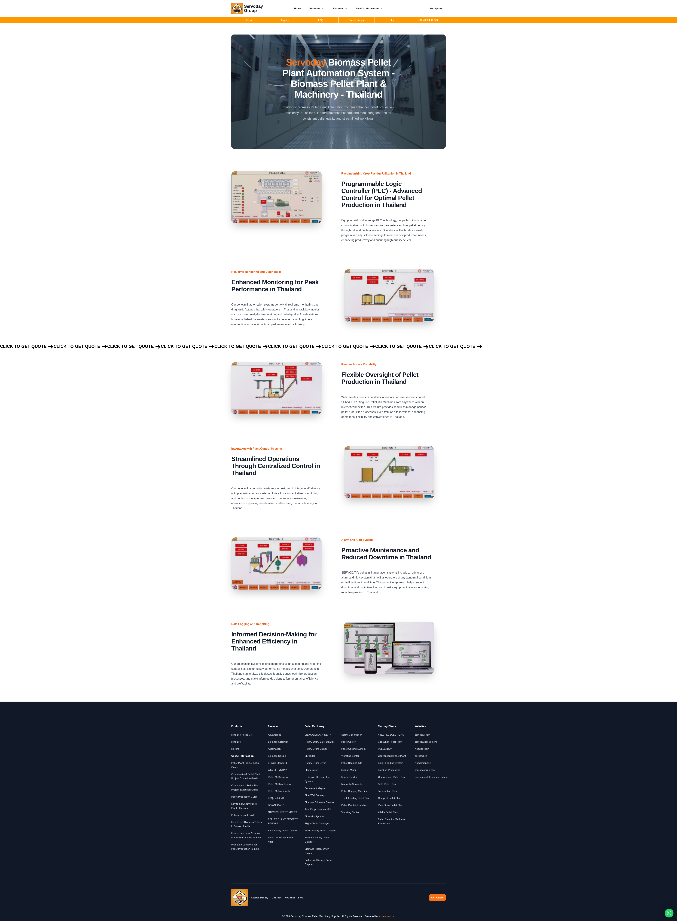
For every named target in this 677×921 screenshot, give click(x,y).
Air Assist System (314, 816)
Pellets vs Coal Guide (243, 815)
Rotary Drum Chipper (316, 748)
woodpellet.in (422, 748)
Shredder (310, 755)
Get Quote (438, 8)
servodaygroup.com (426, 741)
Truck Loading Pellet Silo (355, 798)
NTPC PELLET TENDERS (282, 812)
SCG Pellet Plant (387, 784)
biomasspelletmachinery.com (431, 777)
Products (314, 8)
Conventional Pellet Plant (392, 755)
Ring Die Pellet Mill (241, 734)
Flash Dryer (311, 769)
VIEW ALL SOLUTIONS (391, 734)
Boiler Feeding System (390, 762)
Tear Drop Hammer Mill (318, 809)
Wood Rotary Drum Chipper (320, 830)
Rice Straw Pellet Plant (390, 805)
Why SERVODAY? (278, 769)
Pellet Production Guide (244, 796)
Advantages (274, 734)
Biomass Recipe (277, 755)
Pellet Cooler (348, 741)
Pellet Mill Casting (278, 777)
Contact (276, 897)
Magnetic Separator (352, 784)
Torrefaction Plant (388, 791)
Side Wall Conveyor (315, 795)
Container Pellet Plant (390, 741)
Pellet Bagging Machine (354, 791)
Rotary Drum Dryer (315, 762)
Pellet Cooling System (353, 748)
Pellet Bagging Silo (351, 762)
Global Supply (259, 897)
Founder (290, 897)
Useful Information (367, 8)
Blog (300, 897)
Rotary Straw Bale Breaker (319, 741)
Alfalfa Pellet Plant (388, 812)
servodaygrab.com (425, 769)
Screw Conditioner (351, 734)
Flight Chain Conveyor (317, 823)
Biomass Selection (278, 741)
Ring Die (236, 741)
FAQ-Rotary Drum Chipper (283, 830)
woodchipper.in (423, 762)
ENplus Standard (277, 762)
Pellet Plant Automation (354, 805)
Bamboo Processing (389, 769)
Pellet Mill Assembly (279, 791)
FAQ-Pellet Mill (276, 798)
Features (338, 8)
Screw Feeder (349, 777)
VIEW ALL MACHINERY (318, 734)
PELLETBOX (385, 748)
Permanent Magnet (315, 788)
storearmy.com (387, 916)
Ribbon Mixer (348, 769)
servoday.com (422, 734)
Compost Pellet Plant (389, 798)
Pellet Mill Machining (279, 784)
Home (297, 8)
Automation (274, 748)
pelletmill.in (421, 755)
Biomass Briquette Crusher (320, 802)
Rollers (235, 748)
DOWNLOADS (276, 805)
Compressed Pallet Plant (391, 777)
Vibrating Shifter (350, 755)
